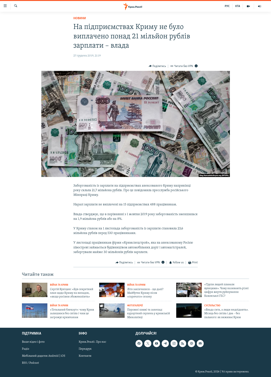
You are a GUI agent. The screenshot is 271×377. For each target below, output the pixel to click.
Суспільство (212, 305)
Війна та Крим (59, 285)
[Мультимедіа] (248, 6)
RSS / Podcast (30, 363)
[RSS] (182, 343)
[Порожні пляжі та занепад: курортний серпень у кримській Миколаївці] (112, 310)
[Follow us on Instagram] (174, 343)
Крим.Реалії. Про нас (92, 341)
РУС (227, 6)
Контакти (85, 356)
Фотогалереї (135, 305)
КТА (237, 6)
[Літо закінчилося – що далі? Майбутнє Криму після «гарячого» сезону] (112, 290)
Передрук (85, 348)
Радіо (25, 348)
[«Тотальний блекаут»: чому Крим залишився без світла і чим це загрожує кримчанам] (34, 310)
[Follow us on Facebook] (139, 343)
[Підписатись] (200, 343)
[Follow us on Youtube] (156, 343)
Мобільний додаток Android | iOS (43, 356)
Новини (79, 18)
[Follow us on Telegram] (165, 343)
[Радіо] (259, 6)
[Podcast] (191, 343)
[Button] (157, 66)
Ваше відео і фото (33, 341)
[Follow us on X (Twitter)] (147, 343)
